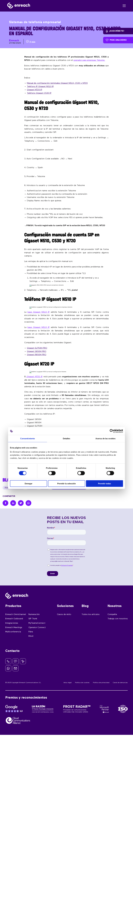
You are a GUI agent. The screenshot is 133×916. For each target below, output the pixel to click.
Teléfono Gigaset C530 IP (39, 93)
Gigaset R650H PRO (36, 355)
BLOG (7, 480)
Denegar (28, 483)
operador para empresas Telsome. (89, 60)
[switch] (52, 473)
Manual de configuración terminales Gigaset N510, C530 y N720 (57, 83)
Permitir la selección (66, 483)
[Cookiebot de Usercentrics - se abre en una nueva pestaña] (111, 431)
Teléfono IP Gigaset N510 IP (40, 87)
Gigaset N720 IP (34, 90)
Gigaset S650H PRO (36, 351)
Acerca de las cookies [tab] (105, 438)
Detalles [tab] (66, 438)
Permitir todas (104, 483)
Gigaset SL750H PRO (37, 348)
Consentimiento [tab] (27, 438)
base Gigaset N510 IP (39, 312)
